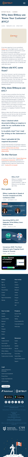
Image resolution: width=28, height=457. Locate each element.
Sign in (2, 282)
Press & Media (4, 290)
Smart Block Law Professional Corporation (13, 159)
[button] (23, 3)
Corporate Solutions (19, 324)
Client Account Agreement (7, 373)
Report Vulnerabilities (6, 297)
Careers (3, 292)
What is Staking (4, 351)
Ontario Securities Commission (14, 417)
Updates (16, 346)
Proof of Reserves (19, 351)
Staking (16, 319)
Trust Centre (17, 353)
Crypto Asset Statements (6, 378)
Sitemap (3, 300)
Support (16, 361)
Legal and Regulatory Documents (6, 370)
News (16, 343)
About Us (3, 287)
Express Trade (18, 313)
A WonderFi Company (14, 407)
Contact (3, 295)
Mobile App (17, 326)
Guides (16, 341)
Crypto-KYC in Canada (11, 165)
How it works (4, 343)
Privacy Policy (4, 376)
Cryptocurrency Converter (7, 356)
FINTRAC (14, 413)
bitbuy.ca (4, 49)
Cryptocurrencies (5, 341)
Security (16, 348)
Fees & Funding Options (20, 358)
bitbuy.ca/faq (5, 151)
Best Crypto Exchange (6, 353)
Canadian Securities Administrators (14, 419)
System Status (18, 356)
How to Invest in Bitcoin (6, 348)
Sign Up (3, 285)
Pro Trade (17, 316)
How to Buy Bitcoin (5, 346)
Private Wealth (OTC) (19, 321)
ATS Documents (4, 381)
